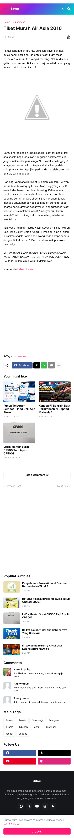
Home (6, 22)
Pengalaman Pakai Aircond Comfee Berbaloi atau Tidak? (44, 585)
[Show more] (59, 365)
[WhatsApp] (44, 365)
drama (9, 726)
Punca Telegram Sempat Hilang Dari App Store (19, 409)
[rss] (53, 806)
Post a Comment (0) (37, 474)
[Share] (68, 37)
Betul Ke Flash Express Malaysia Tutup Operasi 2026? (46, 600)
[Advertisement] (37, 313)
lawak (37, 726)
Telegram (54, 720)
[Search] (69, 9)
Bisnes (9, 720)
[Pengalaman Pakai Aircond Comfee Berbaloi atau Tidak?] (11, 587)
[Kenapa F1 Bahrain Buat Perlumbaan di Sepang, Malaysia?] (55, 391)
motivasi (51, 726)
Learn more (9, 823)
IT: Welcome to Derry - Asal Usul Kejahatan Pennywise (42, 647)
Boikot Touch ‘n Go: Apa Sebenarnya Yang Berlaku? (44, 631)
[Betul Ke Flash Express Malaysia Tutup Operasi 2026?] (11, 602)
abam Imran (26, 269)
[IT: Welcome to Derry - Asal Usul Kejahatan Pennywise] (11, 649)
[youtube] (19, 761)
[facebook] (19, 753)
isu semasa (19, 22)
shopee (23, 733)
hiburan (23, 726)
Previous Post (13, 485)
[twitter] (54, 753)
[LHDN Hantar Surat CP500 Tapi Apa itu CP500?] (19, 433)
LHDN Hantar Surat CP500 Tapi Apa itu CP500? (16, 450)
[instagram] (54, 761)
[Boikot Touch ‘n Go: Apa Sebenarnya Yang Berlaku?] (11, 633)
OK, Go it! (37, 831)
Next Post (62, 485)
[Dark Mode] (63, 9)
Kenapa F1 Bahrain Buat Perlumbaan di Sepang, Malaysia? (54, 409)
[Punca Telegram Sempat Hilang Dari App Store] (19, 391)
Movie (22, 720)
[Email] (51, 365)
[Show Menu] (4, 9)
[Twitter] (36, 365)
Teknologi (37, 720)
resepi (9, 733)
